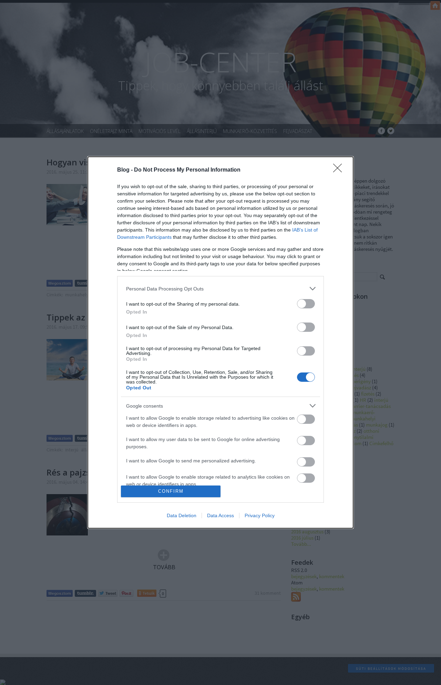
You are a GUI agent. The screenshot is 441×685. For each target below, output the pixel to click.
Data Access (220, 515)
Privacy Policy (260, 515)
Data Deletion (181, 515)
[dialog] (220, 342)
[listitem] (220, 288)
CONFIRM (171, 491)
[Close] (339, 170)
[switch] (306, 303)
